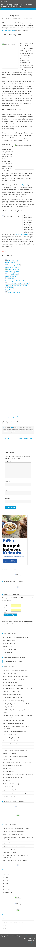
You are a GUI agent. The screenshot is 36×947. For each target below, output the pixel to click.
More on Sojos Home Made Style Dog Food (15, 750)
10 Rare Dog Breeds (8, 771)
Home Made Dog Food (18, 831)
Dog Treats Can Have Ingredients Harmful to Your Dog (18, 774)
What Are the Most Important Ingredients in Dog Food (18, 688)
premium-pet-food (11, 432)
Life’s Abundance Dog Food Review (12, 661)
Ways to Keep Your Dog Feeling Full (13, 685)
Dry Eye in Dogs (7, 768)
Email (7, 490)
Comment (8, 461)
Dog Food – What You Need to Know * (13, 922)
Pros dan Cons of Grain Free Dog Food (14, 720)
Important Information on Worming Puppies (15, 756)
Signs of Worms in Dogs (9, 753)
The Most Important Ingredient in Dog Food (15, 670)
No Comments (28, 18)
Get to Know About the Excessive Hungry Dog (15, 676)
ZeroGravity (29, 936)
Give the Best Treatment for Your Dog (13, 701)
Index (13, 843)
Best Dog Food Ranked (9, 640)
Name (7, 482)
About (4, 919)
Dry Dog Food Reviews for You (20, 828)
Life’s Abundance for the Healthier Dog (13, 723)
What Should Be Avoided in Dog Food (13, 697)
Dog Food (7, 427)
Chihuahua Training (8, 759)
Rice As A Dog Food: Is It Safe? (11, 691)
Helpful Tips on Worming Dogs (11, 784)
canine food (27, 427)
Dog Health (6, 883)
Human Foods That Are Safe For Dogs (13, 679)
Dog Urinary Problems (9, 643)
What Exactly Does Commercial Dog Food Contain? (17, 762)
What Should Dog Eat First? (10, 682)
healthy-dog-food (19, 429)
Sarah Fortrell (7, 18)
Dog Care (5, 877)
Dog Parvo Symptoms (9, 796)
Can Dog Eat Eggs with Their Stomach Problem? (16, 704)
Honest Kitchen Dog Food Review (12, 741)
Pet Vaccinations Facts (9, 787)
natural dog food (22, 185)
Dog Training (6, 889)
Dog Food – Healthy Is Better (11, 790)
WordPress (31, 943)
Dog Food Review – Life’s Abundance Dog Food (16, 637)
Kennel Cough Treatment (9, 649)
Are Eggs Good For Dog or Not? (12, 707)
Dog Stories (6, 886)
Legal (4, 928)
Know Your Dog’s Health (10, 735)
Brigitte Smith (6, 828)
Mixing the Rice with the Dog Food (12, 694)
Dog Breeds (6, 874)
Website (7, 499)
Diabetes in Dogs (7, 646)
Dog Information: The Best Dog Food (13, 777)
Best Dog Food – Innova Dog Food (17, 860)
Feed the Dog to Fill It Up (10, 673)
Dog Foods (7, 438)
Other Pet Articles (7, 892)
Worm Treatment (7, 652)
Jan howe (5, 849)
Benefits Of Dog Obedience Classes (12, 738)
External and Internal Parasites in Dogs (13, 747)
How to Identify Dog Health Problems (13, 744)
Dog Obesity (6, 781)
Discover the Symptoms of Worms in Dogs (14, 793)
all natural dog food (8, 30)
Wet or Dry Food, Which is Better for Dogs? (15, 731)
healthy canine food (8, 429)
